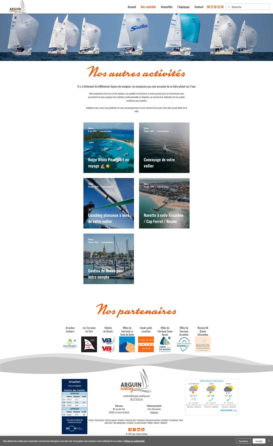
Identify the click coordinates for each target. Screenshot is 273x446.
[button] (183, 6)
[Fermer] (269, 440)
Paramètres (243, 441)
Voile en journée (110, 420)
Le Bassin (130, 422)
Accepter (259, 441)
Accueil (91, 420)
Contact (156, 422)
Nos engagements (119, 422)
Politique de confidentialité (134, 441)
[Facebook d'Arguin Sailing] (130, 429)
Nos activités (99, 420)
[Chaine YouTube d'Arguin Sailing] (142, 429)
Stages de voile (130, 420)
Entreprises (141, 420)
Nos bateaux (174, 420)
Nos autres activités (153, 420)
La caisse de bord (140, 422)
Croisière (121, 420)
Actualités (164, 420)
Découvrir (164, 422)
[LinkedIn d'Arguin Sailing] (138, 429)
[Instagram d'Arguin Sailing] (134, 429)
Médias (150, 422)
